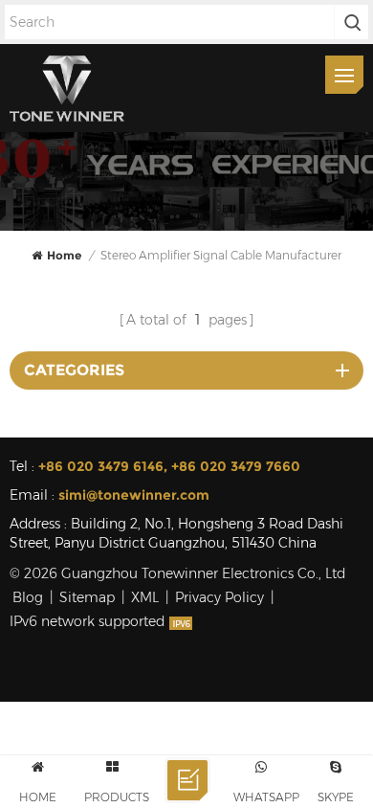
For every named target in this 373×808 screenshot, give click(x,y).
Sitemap (87, 597)
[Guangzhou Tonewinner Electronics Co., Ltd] (67, 88)
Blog (27, 597)
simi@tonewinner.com (133, 495)
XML (145, 597)
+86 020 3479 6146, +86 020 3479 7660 (169, 466)
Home (64, 255)
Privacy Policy (219, 597)
